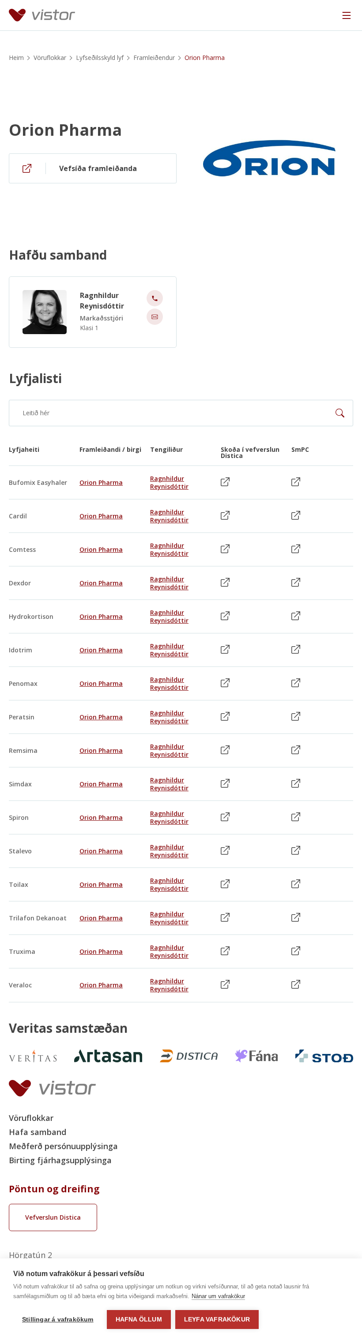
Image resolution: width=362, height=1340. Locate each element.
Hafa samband (37, 1132)
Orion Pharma (65, 130)
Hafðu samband (58, 254)
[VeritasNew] (33, 1056)
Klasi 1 (89, 328)
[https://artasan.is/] (108, 1056)
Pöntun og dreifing (54, 1189)
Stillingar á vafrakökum (58, 1319)
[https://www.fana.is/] (256, 1056)
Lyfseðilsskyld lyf (100, 57)
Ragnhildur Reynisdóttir (102, 300)
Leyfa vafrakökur (217, 1319)
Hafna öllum (139, 1319)
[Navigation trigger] (346, 15)
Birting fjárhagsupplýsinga (60, 1160)
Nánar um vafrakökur (218, 1296)
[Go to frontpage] (42, 15)
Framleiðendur (154, 57)
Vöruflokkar (50, 57)
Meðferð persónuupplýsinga (63, 1146)
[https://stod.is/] (324, 1056)
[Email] (155, 317)
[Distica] (189, 1056)
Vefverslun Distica (53, 1217)
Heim (16, 57)
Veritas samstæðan (68, 1028)
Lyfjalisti (35, 378)
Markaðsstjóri (101, 318)
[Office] (155, 298)
